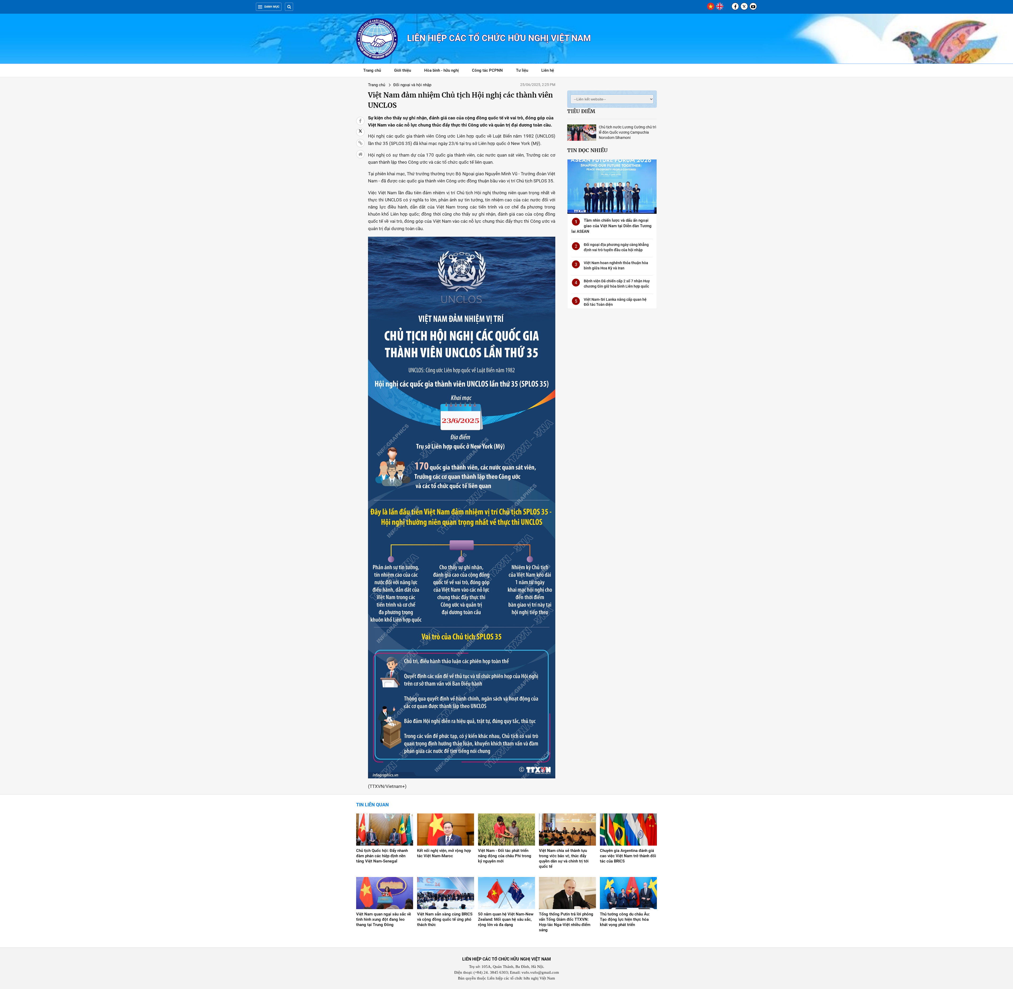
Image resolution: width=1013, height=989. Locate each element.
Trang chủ (372, 70)
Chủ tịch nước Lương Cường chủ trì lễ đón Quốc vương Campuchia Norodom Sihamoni (627, 132)
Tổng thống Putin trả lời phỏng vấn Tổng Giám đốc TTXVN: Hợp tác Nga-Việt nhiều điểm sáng (566, 922)
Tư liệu (525, 71)
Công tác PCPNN (487, 70)
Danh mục (271, 6)
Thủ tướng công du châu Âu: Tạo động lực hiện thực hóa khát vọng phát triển (625, 919)
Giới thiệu (402, 70)
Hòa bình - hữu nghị (441, 70)
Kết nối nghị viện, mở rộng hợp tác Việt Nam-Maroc (444, 853)
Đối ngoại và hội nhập (412, 85)
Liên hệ (547, 70)
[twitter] (744, 6)
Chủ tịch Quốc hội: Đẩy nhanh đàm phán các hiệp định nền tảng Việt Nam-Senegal (382, 856)
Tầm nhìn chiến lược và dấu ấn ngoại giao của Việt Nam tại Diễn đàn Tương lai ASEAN (611, 226)
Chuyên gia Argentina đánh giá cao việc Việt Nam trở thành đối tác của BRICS (628, 856)
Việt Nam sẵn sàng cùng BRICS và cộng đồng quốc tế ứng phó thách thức (444, 919)
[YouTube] (753, 6)
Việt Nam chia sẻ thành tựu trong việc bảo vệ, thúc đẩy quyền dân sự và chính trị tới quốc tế (564, 858)
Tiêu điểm (581, 111)
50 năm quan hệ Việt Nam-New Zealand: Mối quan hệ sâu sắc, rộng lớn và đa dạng (505, 919)
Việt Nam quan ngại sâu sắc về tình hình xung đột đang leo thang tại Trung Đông (383, 919)
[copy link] (360, 143)
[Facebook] (735, 6)
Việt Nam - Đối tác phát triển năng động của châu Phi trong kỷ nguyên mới (504, 856)
